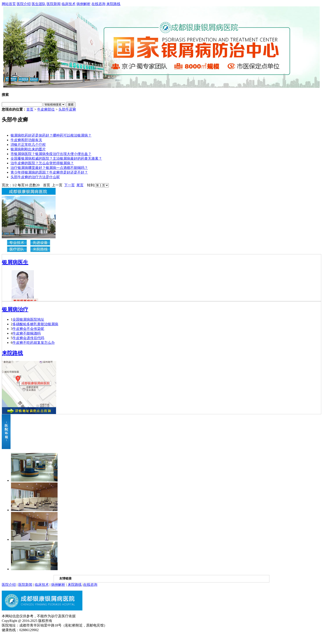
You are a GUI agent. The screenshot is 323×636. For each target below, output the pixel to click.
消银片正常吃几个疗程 (28, 144)
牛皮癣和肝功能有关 (26, 140)
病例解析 (83, 4)
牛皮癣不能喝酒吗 (27, 333)
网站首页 (9, 4)
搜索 (71, 104)
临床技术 (69, 4)
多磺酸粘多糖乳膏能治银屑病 (35, 324)
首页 (29, 109)
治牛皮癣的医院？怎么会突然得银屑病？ (42, 163)
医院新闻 (54, 4)
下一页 (69, 185)
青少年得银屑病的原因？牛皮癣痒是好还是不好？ (49, 172)
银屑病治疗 (15, 309)
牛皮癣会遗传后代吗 (28, 338)
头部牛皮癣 (67, 109)
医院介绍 (24, 4)
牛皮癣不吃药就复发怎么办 (34, 342)
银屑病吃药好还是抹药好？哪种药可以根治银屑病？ (51, 135)
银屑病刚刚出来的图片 (28, 149)
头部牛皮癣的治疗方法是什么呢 (35, 177)
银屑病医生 (15, 262)
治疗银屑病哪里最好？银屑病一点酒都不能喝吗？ (49, 168)
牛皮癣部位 (46, 109)
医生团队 (39, 4)
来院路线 (113, 4)
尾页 (79, 185)
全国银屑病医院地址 (28, 319)
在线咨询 (98, 4)
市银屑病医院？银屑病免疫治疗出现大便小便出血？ (51, 154)
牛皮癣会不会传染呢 (28, 329)
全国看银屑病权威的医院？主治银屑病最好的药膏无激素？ (56, 158)
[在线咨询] (161, 47)
